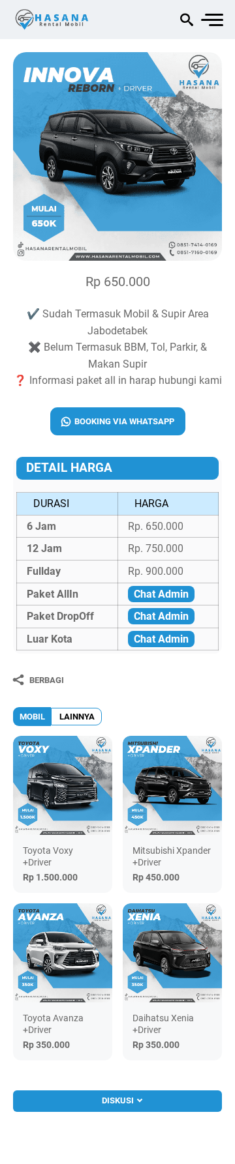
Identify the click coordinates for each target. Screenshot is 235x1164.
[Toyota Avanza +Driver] (62, 952)
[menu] (211, 20)
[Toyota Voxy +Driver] (62, 785)
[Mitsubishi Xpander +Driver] (172, 785)
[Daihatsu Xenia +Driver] (172, 952)
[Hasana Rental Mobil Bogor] (68, 19)
